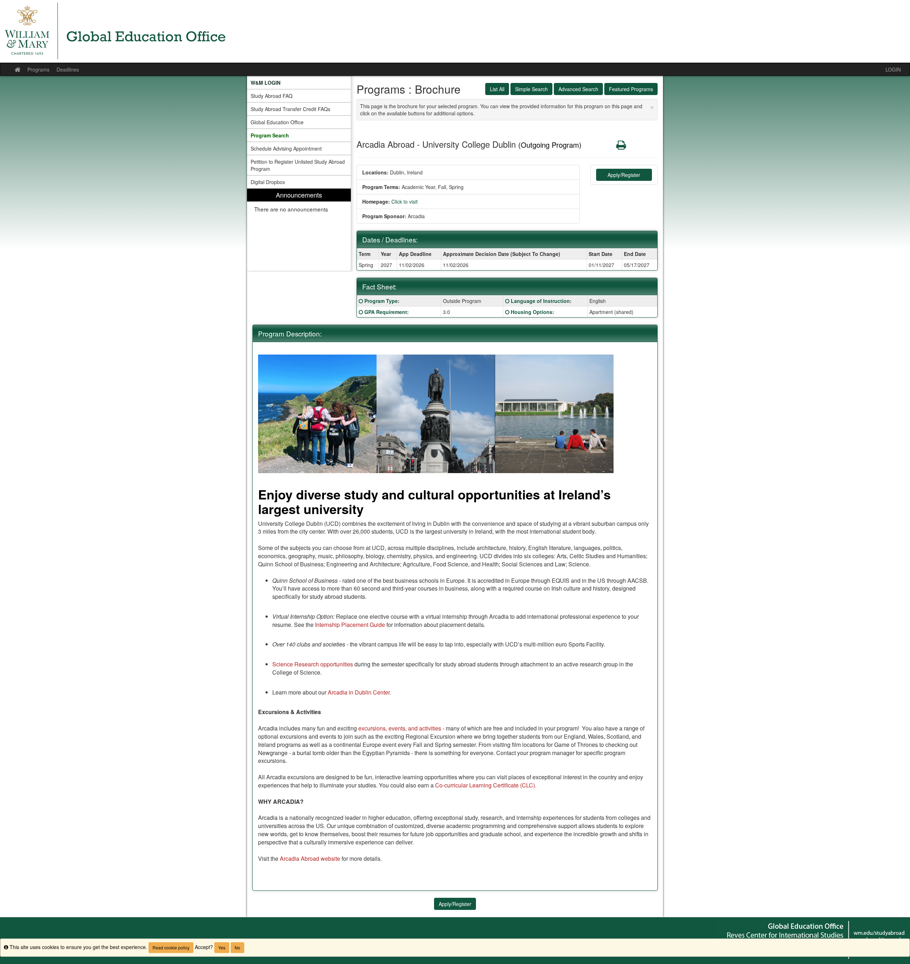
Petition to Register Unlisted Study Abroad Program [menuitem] (298, 165)
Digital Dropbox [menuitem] (268, 181)
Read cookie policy (170, 947)
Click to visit (404, 201)
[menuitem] (299, 82)
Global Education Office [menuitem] (277, 122)
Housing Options (531, 311)
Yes (221, 947)
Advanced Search (578, 89)
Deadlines (68, 69)
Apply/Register (623, 174)
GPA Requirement (385, 311)
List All (497, 89)
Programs (38, 69)
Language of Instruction (540, 300)
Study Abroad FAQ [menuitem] (272, 95)
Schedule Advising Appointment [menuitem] (286, 148)
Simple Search (531, 89)
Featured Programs (631, 89)
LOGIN (893, 69)
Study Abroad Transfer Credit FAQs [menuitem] (290, 108)
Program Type (381, 300)
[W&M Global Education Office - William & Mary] (455, 31)
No (237, 947)
